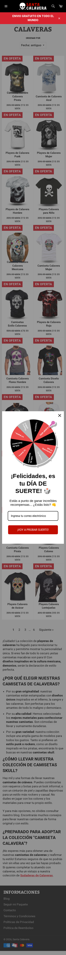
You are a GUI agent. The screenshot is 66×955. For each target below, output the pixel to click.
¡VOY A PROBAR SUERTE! (33, 529)
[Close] (59, 415)
